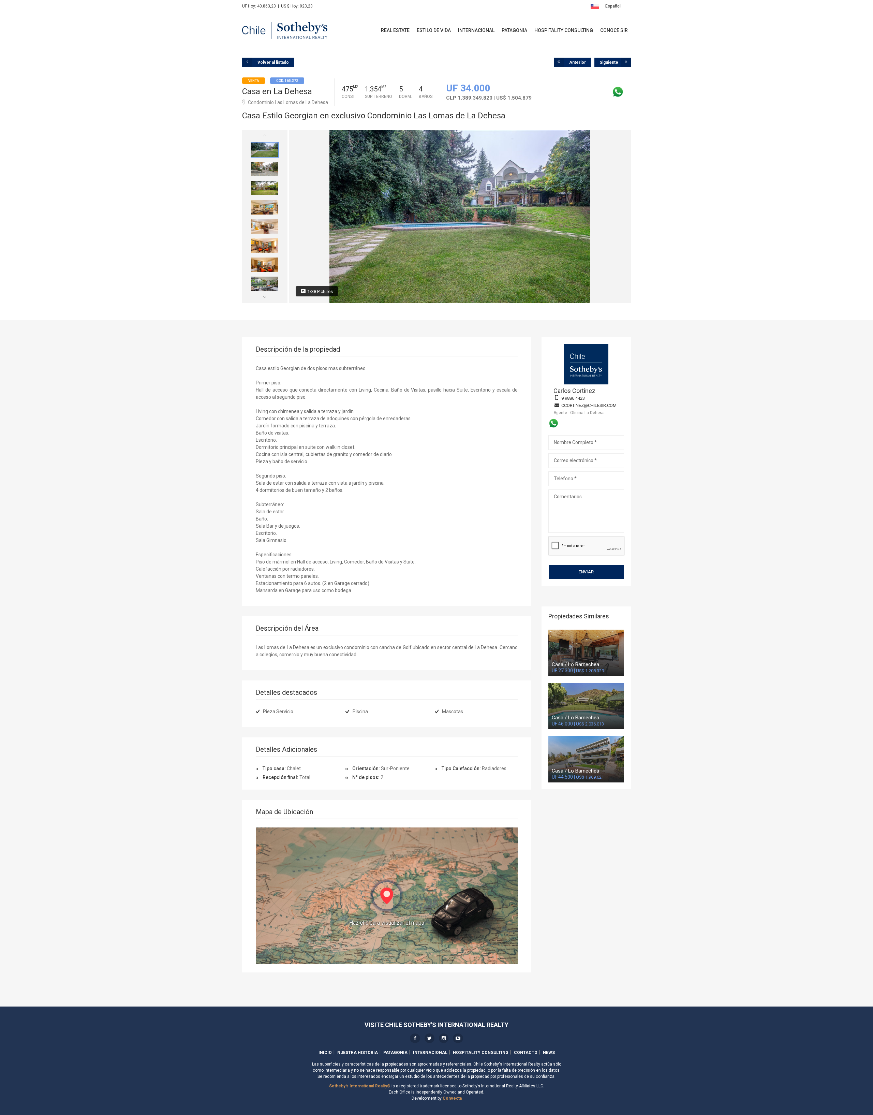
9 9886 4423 (573, 398)
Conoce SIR (614, 30)
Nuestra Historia (357, 1052)
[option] (265, 150)
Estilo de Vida (434, 30)
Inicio (325, 1052)
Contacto (525, 1052)
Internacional (476, 30)
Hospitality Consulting (563, 30)
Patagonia (514, 30)
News (549, 1052)
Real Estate (395, 30)
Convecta (452, 1098)
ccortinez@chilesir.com (589, 405)
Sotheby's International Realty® (359, 1086)
